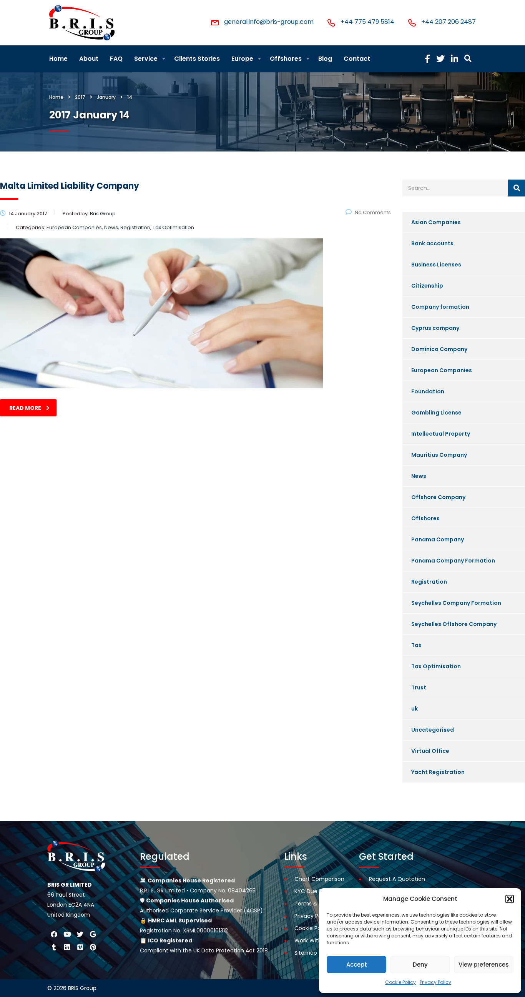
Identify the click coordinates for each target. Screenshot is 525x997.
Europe (242, 58)
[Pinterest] (93, 947)
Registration (429, 582)
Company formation (440, 307)
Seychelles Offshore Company (454, 624)
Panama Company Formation (453, 560)
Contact (357, 58)
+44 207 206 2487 (448, 21)
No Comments (373, 212)
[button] (509, 899)
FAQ (116, 58)
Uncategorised (432, 730)
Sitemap (305, 953)
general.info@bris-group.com (269, 21)
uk (414, 708)
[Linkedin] (66, 947)
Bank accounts (432, 243)
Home (58, 58)
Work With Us (311, 940)
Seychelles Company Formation (456, 603)
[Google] (93, 933)
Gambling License (436, 412)
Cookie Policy (400, 982)
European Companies (441, 370)
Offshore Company (438, 497)
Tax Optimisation (436, 666)
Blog (325, 58)
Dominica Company (439, 349)
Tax (416, 645)
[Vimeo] (79, 947)
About (88, 58)
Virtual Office (430, 751)
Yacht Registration (438, 772)
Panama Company (437, 539)
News (418, 476)
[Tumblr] (53, 947)
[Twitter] (79, 933)
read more (25, 408)
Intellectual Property (440, 434)
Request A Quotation (397, 879)
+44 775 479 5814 (367, 21)
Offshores (286, 58)
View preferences (484, 964)
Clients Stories (197, 58)
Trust (418, 687)
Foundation (427, 391)
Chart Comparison (319, 879)
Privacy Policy (435, 982)
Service (146, 58)
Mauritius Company (439, 455)
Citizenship (427, 286)
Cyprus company (435, 328)
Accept (356, 964)
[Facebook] (53, 933)
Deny (420, 964)
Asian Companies (436, 222)
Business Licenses (436, 264)
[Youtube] (66, 933)
